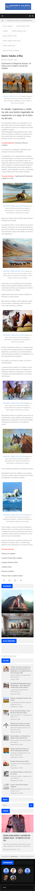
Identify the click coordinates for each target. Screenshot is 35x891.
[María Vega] (27, 871)
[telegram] (20, 580)
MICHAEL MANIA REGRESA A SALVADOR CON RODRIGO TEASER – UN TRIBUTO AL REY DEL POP (16, 838)
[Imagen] (17, 823)
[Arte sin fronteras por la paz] (13, 871)
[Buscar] (33, 16)
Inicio (4, 887)
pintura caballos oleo (9, 45)
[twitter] (9, 580)
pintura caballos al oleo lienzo (11, 40)
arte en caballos (7, 26)
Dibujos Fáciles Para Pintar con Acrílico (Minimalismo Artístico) (20, 20)
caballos (5, 31)
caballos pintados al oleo (19, 31)
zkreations (14, 856)
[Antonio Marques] (6, 871)
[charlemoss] (6, 878)
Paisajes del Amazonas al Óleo (19, 761)
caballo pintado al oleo (22, 26)
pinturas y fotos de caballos (11, 50)
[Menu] (2, 16)
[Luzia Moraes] (20, 871)
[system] (30, 16)
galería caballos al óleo (10, 36)
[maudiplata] (13, 878)
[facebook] (3, 580)
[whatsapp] (15, 580)
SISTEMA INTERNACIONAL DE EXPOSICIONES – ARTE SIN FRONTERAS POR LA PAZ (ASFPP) (21, 685)
